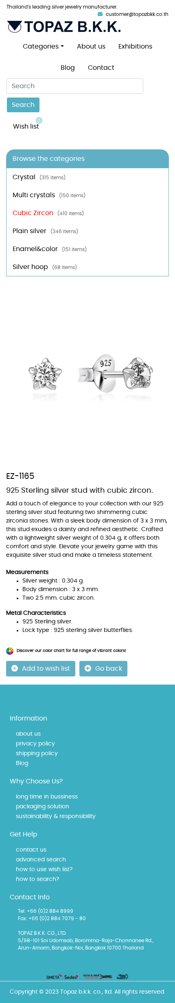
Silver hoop (45, 267)
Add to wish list (46, 668)
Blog (68, 67)
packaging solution (42, 807)
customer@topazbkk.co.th (137, 14)
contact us (31, 850)
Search (23, 105)
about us (28, 734)
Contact (101, 67)
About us (91, 46)
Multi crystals (49, 195)
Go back (108, 668)
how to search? (37, 879)
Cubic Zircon (48, 213)
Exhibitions (135, 46)
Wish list (27, 124)
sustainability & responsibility (56, 816)
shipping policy (37, 753)
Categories (41, 46)
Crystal (39, 177)
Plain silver (45, 231)
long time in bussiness (47, 797)
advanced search (41, 860)
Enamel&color (50, 249)
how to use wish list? (44, 869)
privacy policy (35, 744)
